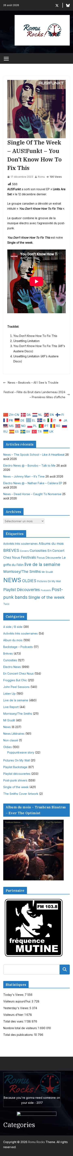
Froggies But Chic (15, 680)
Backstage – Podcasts (18, 647)
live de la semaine (42, 564)
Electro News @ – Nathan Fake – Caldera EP (32, 483)
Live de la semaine (15, 700)
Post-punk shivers (15, 780)
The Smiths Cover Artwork (20, 793)
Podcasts (46, 590)
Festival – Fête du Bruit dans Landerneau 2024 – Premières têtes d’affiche (34, 394)
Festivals (28, 557)
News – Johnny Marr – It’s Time (24, 476)
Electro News (12, 667)
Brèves (8, 653)
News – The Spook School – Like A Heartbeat (33, 454)
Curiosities (38, 551)
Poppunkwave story (20, 752)
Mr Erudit (47, 571)
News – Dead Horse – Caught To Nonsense (32, 494)
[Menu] (6, 59)
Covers (24, 550)
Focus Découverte (49, 557)
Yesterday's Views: (16, 1008)
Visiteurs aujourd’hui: (17, 1001)
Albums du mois (51, 543)
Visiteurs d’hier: (14, 1014)
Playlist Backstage (15, 767)
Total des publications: (18, 1034)
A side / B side (13, 626)
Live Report (11, 707)
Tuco (6, 603)
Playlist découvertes (16, 773)
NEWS (12, 580)
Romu (41, 176)
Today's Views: (14, 994)
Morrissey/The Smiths (22, 571)
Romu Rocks (36, 1142)
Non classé (10, 740)
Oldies (7, 747)
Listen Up (9, 693)
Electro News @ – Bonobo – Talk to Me (29, 465)
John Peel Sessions (16, 687)
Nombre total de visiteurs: (20, 1028)
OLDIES (29, 580)
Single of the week (46, 597)
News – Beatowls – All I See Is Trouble (33, 382)
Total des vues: (14, 1021)
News (7, 727)
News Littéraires (14, 733)
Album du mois (13, 640)
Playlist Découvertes (21, 589)
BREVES (11, 550)
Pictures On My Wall (49, 581)
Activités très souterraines (20, 543)
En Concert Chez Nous (18, 673)
